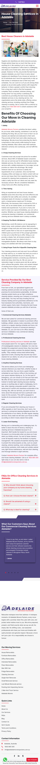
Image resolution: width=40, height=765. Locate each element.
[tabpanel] (20, 553)
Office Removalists (8, 659)
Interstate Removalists (9, 662)
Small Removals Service (9, 681)
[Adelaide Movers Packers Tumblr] (22, 756)
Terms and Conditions (9, 728)
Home (5, 22)
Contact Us (5, 722)
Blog (3, 718)
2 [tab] (9, 573)
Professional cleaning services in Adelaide (15, 341)
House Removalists (8, 652)
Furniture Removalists (9, 655)
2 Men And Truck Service (10, 690)
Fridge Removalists (8, 671)
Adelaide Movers (7, 693)
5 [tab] (18, 573)
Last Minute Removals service (11, 684)
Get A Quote (6, 725)
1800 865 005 (15, 106)
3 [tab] (12, 573)
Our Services (13, 22)
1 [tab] (6, 573)
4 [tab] (15, 573)
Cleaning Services (8, 674)
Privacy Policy (6, 731)
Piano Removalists (8, 665)
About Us (5, 709)
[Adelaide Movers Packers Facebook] (14, 756)
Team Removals (19, 763)
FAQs (3, 715)
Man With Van (6, 668)
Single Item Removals (9, 678)
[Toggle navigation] (37, 6)
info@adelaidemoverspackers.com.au (14, 462)
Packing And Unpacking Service (12, 687)
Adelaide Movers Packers (10, 129)
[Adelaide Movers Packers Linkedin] (18, 756)
